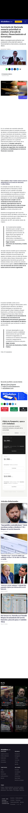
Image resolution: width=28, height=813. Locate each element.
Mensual (17, 432)
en (20, 804)
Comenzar (14, 468)
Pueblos (21, 787)
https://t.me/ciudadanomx (11, 386)
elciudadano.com (8, 388)
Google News (5, 409)
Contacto (3, 760)
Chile (2, 770)
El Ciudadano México (7, 74)
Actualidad (17, 772)
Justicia (3, 788)
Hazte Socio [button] (18, 21)
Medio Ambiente (9, 787)
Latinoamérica (4, 776)
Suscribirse (14, 451)
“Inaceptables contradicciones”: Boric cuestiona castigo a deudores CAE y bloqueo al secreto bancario (14, 527)
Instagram (17, 756)
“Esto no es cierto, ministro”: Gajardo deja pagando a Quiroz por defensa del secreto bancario (13, 587)
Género (10, 788)
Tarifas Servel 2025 (14, 802)
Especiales (15, 788)
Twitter (16, 758)
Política (2, 787)
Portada (17, 770)
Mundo (2, 778)
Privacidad (3, 762)
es (18, 804)
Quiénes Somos (5, 754)
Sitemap (22, 802)
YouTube (23, 410)
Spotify (16, 764)
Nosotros (12, 798)
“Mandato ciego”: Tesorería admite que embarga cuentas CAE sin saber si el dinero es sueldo (14, 557)
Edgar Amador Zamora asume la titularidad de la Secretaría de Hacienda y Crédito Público (14, 182)
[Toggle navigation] (25, 21)
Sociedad (21, 788)
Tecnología (16, 790)
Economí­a (3, 49)
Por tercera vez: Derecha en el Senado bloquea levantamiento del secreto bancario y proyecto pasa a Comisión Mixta (14, 618)
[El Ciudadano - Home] (6, 22)
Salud (6, 788)
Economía (16, 787)
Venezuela (3, 774)
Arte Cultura (10, 790)
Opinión (17, 774)
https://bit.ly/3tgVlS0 (9, 384)
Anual (22, 432)
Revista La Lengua (19, 780)
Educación (3, 790)
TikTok (16, 762)
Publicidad (3, 758)
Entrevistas (17, 776)
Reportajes (17, 778)
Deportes (22, 790)
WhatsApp (14, 410)
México (9, 49)
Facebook (17, 754)
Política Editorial (5, 756)
